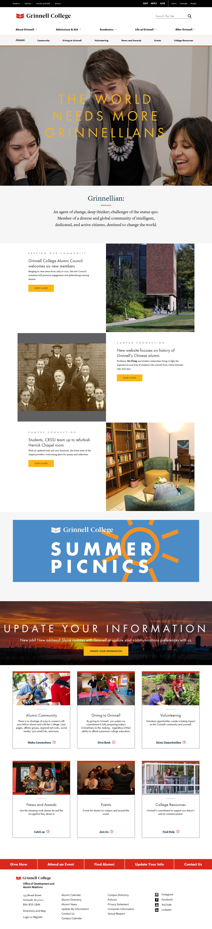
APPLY (154, 3)
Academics (106, 29)
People (193, 3)
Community (43, 40)
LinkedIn (167, 910)
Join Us (103, 831)
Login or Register (33, 917)
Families (28, 3)
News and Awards (131, 40)
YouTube (166, 904)
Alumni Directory (71, 899)
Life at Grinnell (144, 29)
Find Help (169, 831)
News (173, 3)
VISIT (145, 3)
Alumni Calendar (71, 895)
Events (157, 40)
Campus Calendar (71, 918)
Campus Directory (118, 895)
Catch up (39, 831)
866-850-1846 (31, 904)
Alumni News (69, 904)
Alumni (58, 3)
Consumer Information (121, 909)
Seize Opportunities (168, 742)
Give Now (18, 864)
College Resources (183, 40)
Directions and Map (34, 911)
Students (16, 3)
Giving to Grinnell (72, 40)
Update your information (106, 651)
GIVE (162, 3)
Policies (112, 899)
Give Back (104, 742)
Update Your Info (149, 864)
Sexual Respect (116, 913)
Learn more (41, 288)
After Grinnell (183, 29)
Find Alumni (104, 864)
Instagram (167, 894)
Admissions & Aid (67, 29)
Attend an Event (60, 864)
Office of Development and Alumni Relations (38, 885)
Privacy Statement (118, 904)
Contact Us (193, 864)
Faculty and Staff (43, 3)
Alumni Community (41, 715)
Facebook (167, 899)
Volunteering (101, 40)
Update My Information (75, 909)
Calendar (183, 3)
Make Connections (39, 742)
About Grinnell (25, 29)
